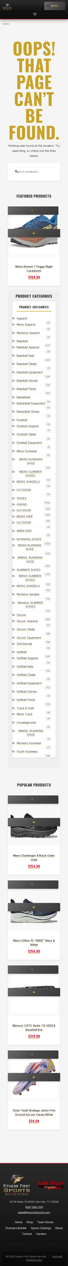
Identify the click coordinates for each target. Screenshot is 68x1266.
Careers (41, 1234)
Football (22, 420)
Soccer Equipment (29, 637)
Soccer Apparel (27, 621)
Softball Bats (25, 666)
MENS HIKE (25, 516)
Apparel (22, 318)
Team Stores (45, 1222)
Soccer (21, 615)
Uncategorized (26, 722)
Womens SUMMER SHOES (30, 604)
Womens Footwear (29, 743)
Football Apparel (28, 426)
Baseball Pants (26, 389)
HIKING (22, 504)
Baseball (22, 341)
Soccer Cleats (26, 629)
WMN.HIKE (24, 531)
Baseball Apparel (28, 347)
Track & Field (25, 708)
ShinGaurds (24, 644)
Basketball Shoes (28, 411)
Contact (27, 1234)
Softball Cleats (26, 674)
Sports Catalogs (41, 1228)
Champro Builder (16, 1228)
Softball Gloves (27, 691)
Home (6, 24)
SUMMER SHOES (28, 570)
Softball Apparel (27, 658)
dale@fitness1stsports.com (34, 1212)
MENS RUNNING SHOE (31, 461)
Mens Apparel (26, 324)
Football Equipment (29, 442)
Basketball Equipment (31, 403)
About (59, 1228)
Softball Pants (26, 699)
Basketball (23, 397)
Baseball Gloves (27, 380)
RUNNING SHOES (29, 539)
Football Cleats (26, 434)
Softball (22, 652)
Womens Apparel (28, 333)
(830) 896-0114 (34, 1207)
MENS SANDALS (28, 481)
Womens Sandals (28, 594)
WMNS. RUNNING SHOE (30, 559)
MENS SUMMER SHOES (30, 473)
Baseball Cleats (27, 364)
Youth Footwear (27, 751)
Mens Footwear (27, 451)
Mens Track (24, 714)
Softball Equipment (29, 683)
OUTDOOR (24, 490)
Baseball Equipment (30, 372)
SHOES (22, 498)
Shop (30, 1222)
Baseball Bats (25, 355)
